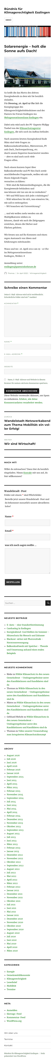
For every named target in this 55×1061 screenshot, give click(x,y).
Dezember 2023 (15, 819)
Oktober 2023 (14, 826)
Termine (11, 989)
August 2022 (13, 869)
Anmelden (12, 1010)
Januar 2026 (13, 773)
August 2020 (13, 933)
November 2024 (15, 794)
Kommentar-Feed (16, 1017)
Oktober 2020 (14, 926)
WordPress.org (14, 1021)
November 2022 (15, 858)
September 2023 (15, 830)
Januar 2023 (13, 851)
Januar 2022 (13, 890)
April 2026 (12, 766)
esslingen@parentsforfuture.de (20, 266)
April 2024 (12, 812)
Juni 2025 (11, 780)
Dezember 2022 (15, 855)
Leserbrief (12, 982)
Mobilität (11, 986)
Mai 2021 (11, 911)
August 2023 (13, 833)
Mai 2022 (11, 876)
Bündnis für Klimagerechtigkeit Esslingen (27, 10)
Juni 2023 (11, 840)
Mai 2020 (11, 943)
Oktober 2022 (14, 862)
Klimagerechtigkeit (38, 273)
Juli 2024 (11, 801)
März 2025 (12, 787)
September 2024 (15, 798)
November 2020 (15, 922)
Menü (8, 20)
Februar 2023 (13, 847)
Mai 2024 (11, 808)
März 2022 (12, 883)
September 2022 (15, 865)
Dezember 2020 (15, 918)
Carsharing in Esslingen (19, 628)
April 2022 (12, 879)
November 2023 (15, 823)
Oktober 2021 (13, 901)
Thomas (11, 273)
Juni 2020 (11, 940)
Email (9, 530)
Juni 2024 (11, 805)
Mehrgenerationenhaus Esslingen (21, 117)
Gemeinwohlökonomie (18, 975)
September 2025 (15, 776)
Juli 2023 (11, 837)
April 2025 (12, 784)
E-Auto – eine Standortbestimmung (25, 625)
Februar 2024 (13, 816)
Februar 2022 (13, 887)
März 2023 (12, 844)
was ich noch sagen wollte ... (20, 545)
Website (8, 367)
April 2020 (12, 947)
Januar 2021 (13, 915)
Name (8, 342)
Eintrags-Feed (14, 1014)
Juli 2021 (11, 904)
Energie (11, 971)
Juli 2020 (11, 936)
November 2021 (15, 897)
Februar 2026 (13, 769)
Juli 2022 (11, 872)
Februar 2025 (13, 791)
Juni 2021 (11, 908)
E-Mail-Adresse (13, 354)
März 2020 (12, 950)
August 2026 (13, 755)
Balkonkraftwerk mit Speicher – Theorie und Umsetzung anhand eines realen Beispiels (27, 650)
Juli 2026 (11, 759)
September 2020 (15, 929)
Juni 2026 (12, 762)
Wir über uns (11, 1033)
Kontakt (27, 472)
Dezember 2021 (14, 894)
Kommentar (11, 303)
